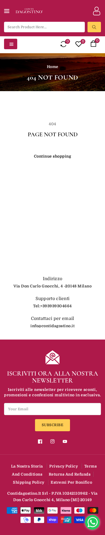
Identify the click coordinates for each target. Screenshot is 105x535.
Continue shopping (52, 156)
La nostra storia (27, 466)
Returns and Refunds (70, 474)
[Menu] (8, 14)
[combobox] (44, 27)
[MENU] (8, 14)
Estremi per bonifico (71, 482)
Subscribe (53, 425)
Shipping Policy (28, 482)
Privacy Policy (63, 466)
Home (52, 67)
